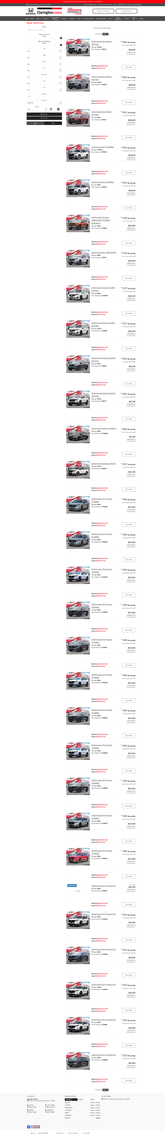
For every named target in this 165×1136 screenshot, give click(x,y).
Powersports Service (55, 18)
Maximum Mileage (44, 41)
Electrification (88, 18)
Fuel (44, 87)
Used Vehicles (126, 11)
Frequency (44, 100)
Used (37, 18)
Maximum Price (44, 34)
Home (26, 18)
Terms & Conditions (73, 1133)
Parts (72, 18)
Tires (78, 18)
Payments (44, 94)
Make (44, 55)
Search (44, 27)
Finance (64, 18)
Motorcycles (100, 18)
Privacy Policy (59, 1133)
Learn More (98, 1)
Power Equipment (117, 18)
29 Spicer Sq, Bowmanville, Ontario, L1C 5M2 (39, 4)
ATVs (109, 18)
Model (44, 61)
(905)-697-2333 (100, 68)
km (44, 43)
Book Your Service (103, 11)
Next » (105, 34)
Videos (141, 18)
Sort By (37, 106)
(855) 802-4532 (103, 66)
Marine (126, 18)
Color (44, 81)
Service (45, 18)
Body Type (44, 74)
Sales (92, 1099)
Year (44, 48)
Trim (44, 68)
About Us (134, 18)
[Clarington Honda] (57, 11)
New (31, 18)
